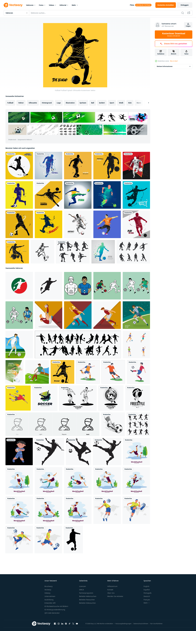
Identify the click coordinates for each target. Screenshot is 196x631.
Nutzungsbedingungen (123, 624)
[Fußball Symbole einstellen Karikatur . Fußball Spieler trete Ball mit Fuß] (136, 344)
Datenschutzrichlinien (140, 624)
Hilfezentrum (112, 586)
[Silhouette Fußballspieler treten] (42, 251)
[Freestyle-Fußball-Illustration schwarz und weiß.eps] (78, 398)
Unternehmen (50, 596)
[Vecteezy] (13, 5)
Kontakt (110, 590)
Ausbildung (49, 600)
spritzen (83, 103)
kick (130, 103)
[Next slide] (146, 103)
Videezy (47, 593)
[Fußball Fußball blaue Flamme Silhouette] (48, 165)
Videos (51, 5)
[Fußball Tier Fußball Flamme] (17, 251)
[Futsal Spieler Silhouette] (73, 251)
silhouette (33, 103)
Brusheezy (49, 586)
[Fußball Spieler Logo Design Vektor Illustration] (44, 398)
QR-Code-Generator (52, 613)
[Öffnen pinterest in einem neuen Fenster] (66, 624)
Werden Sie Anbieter (115, 596)
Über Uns (111, 593)
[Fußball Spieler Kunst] (138, 372)
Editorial (63, 5)
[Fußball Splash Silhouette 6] (136, 195)
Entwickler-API (50, 603)
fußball (10, 103)
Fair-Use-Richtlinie (156, 624)
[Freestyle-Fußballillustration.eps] (137, 398)
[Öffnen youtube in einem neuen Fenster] (77, 624)
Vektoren (29, 5)
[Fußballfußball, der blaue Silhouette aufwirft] (19, 195)
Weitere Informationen (165, 66)
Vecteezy (48, 590)
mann (139, 103)
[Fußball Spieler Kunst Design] (88, 372)
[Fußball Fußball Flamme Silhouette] (78, 195)
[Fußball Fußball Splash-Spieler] (136, 224)
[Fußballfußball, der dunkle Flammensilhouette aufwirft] (19, 165)
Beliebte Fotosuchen (87, 600)
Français (147, 600)
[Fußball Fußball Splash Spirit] (107, 165)
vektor (21, 103)
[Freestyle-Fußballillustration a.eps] (111, 398)
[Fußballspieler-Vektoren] (133, 251)
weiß (121, 103)
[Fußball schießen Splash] (48, 224)
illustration (70, 103)
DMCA (81, 590)
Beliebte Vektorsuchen (87, 596)
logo (59, 103)
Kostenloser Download (173, 34)
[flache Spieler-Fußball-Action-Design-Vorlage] (136, 451)
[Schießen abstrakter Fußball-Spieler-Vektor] (107, 224)
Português (147, 593)
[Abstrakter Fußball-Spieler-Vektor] (103, 251)
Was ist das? (174, 61)
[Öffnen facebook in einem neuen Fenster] (55, 624)
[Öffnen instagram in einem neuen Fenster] (58, 624)
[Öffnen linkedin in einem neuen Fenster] (62, 624)
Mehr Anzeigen (137, 130)
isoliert (102, 103)
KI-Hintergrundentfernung (55, 610)
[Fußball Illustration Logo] (19, 285)
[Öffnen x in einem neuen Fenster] (73, 624)
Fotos (41, 5)
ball (92, 103)
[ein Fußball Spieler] (19, 451)
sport (112, 103)
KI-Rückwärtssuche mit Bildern (56, 606)
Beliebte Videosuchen (87, 603)
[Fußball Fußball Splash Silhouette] (78, 165)
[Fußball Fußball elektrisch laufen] (107, 195)
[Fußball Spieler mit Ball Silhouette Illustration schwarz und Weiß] (49, 451)
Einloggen (185, 5)
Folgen (188, 26)
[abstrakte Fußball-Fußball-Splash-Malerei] (78, 224)
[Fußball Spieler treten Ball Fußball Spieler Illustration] (107, 510)
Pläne (132, 5)
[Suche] (182, 12)
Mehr (74, 5)
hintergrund (47, 103)
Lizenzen (82, 586)
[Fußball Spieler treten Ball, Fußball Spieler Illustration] (19, 539)
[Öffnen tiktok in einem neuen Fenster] (69, 624)
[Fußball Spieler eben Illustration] (18, 398)
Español (147, 590)
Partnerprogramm (86, 593)
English (146, 586)
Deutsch (147, 596)
